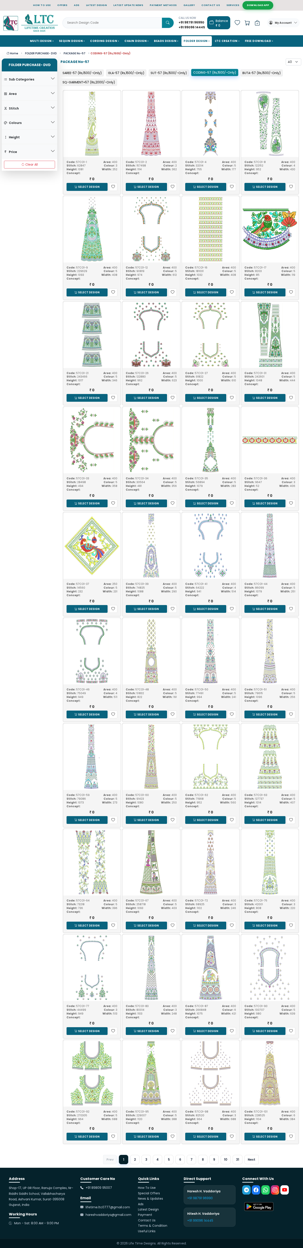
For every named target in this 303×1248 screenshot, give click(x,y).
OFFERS (62, 5)
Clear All (31, 164)
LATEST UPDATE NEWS (128, 5)
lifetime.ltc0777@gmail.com (108, 1207)
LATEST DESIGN (96, 5)
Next (251, 1159)
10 (225, 1159)
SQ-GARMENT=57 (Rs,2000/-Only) (89, 82)
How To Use (147, 1187)
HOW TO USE (42, 5)
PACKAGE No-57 (74, 53)
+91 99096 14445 (200, 1220)
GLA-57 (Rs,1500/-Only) (126, 73)
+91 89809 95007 (99, 1187)
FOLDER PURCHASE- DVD (41, 53)
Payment (145, 1215)
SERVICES (232, 5)
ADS (76, 5)
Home (13, 53)
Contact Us (146, 1220)
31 (237, 1159)
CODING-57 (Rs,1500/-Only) (214, 72)
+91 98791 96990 (200, 1198)
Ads (141, 1204)
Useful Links (146, 1231)
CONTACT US (210, 5)
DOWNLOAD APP (258, 5)
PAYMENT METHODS (163, 5)
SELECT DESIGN (89, 187)
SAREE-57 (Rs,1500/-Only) (82, 73)
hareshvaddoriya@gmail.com (108, 1215)
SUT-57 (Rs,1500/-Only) (169, 73)
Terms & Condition (152, 1225)
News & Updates (150, 1198)
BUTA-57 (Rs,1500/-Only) (261, 73)
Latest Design (148, 1209)
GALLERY (189, 5)
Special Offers (149, 1193)
